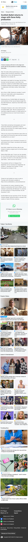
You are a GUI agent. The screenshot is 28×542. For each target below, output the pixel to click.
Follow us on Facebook (8, 518)
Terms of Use (10, 527)
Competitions (18, 511)
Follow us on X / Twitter (8, 516)
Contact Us (23, 527)
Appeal (16, 513)
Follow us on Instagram (8, 524)
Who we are (3, 527)
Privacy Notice (17, 527)
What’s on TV (4, 513)
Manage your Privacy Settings (8, 533)
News (2, 12)
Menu (4, 2)
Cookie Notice (4, 529)
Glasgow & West (10, 12)
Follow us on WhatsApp (8, 521)
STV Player (4, 511)
